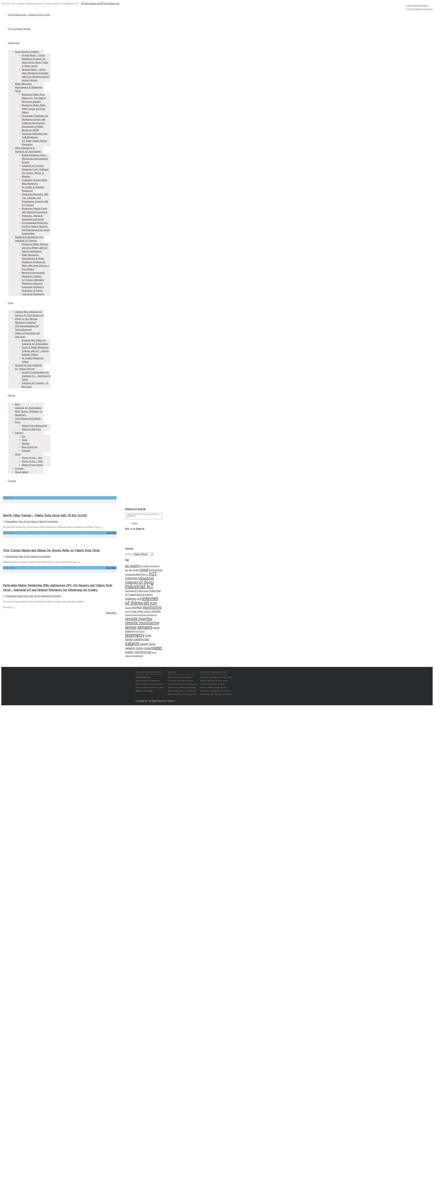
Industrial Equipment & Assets (212, 684)
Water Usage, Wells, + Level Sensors (182, 691)
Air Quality (18, 596)
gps (146, 574)
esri (138, 574)
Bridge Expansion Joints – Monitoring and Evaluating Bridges (35, 158)
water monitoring (138, 652)
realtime (147, 611)
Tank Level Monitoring (33, 294)
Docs (11, 302)
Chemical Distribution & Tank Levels (183, 684)
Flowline (26, 450)
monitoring (152, 607)
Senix (24, 439)
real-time (137, 611)
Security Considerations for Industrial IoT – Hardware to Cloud (36, 376)
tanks (142, 631)
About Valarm (21, 471)
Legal (18, 454)
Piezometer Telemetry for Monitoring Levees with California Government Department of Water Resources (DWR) (35, 123)
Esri (23, 436)
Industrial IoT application (137, 591)
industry (149, 594)
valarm (132, 643)
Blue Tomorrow (29, 446)
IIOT (153, 573)
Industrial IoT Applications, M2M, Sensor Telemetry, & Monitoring (28, 411)
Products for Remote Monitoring (148, 672)
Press (18, 421)
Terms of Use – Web (32, 461)
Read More (111, 532)
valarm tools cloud (138, 648)
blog (16, 521)
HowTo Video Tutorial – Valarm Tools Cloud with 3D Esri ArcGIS (45, 515)
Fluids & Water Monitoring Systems (150, 687)
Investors (19, 468)
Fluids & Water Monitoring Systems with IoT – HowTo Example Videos (35, 351)
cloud (144, 569)
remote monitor (138, 618)
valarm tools (147, 644)
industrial (131, 578)
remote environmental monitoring (141, 615)
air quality (132, 565)
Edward (9, 521)
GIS (143, 574)
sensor (131, 627)
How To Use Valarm (28, 521)
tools (148, 635)
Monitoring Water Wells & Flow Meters (216, 694)
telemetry (134, 635)
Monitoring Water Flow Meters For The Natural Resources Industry (34, 98)
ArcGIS (136, 570)
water (157, 647)
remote (156, 611)
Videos (41, 521)
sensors (144, 627)
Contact (12, 480)
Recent (135, 523)
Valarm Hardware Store (417, 5)
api (126, 570)
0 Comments (51, 521)
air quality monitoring (150, 566)
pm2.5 (128, 611)
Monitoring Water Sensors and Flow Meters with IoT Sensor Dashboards (35, 248)
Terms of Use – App (32, 457)
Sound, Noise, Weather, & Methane (182, 687)
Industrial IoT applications (143, 592)
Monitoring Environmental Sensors (182, 694)
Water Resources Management (180, 677)
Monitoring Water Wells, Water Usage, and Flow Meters (34, 109)
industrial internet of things (139, 580)
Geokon (25, 443)
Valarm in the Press (31, 429)
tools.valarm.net (137, 639)
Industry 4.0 (133, 598)
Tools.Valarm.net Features (28, 418)
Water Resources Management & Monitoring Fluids (28, 87)
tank (138, 631)
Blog (17, 404)
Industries (13, 42)
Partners (19, 432)
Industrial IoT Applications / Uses (213, 672)
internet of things (141, 600)
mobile (128, 607)
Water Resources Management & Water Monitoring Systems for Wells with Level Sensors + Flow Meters (35, 262)
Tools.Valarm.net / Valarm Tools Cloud (29, 14)
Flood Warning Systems (27, 51)
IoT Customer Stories (19, 28)
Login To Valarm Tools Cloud (420, 9)
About (11, 395)
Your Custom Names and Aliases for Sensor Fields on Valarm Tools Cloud (51, 550)
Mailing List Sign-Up (135, 509)
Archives (129, 554)
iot (146, 602)
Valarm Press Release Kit (34, 425)
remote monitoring (142, 622)
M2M (153, 603)
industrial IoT (139, 586)
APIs (130, 570)
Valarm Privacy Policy (32, 464)
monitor (137, 607)
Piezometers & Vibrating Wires (180, 680)
